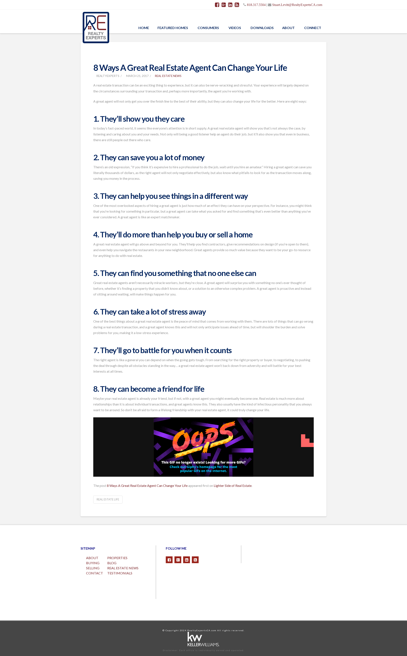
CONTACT (94, 573)
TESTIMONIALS (119, 573)
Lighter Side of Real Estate (233, 485)
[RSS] (237, 4)
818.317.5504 (256, 4)
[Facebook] (217, 4)
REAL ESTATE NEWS (122, 568)
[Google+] (224, 4)
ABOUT (92, 558)
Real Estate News (168, 76)
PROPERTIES (117, 558)
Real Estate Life (108, 499)
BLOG (111, 563)
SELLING (92, 568)
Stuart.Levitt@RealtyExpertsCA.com (297, 4)
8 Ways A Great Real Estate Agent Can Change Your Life (147, 485)
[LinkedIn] (230, 4)
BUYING (92, 563)
